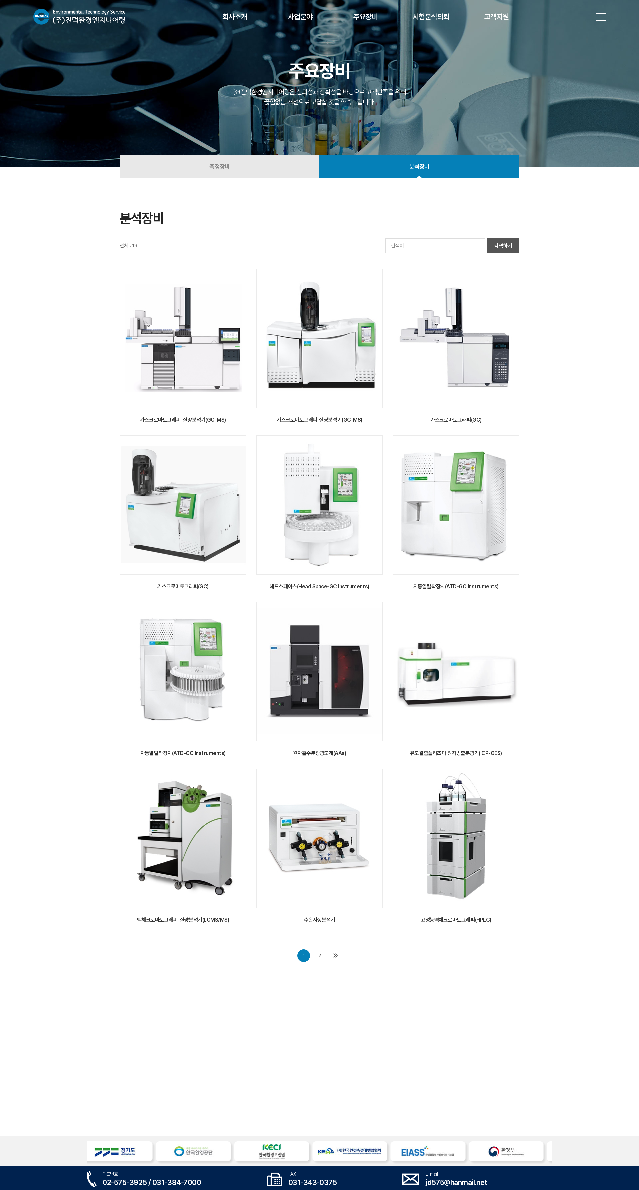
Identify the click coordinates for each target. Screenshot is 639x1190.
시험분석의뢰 (431, 16)
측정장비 (219, 166)
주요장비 (365, 16)
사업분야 (300, 16)
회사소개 (234, 16)
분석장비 (419, 166)
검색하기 (503, 246)
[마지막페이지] (335, 955)
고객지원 (496, 16)
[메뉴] (602, 16)
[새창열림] (124, 1151)
